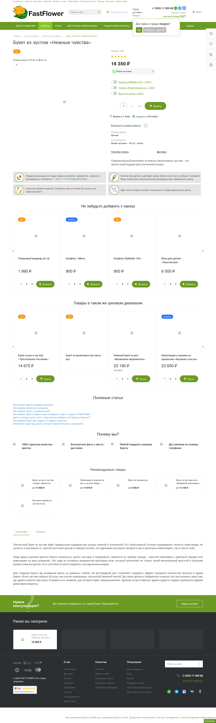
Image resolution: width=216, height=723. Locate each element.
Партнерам (69, 687)
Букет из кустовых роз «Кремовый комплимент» (188, 481)
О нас (67, 662)
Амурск (136, 15)
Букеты (130, 678)
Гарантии (68, 682)
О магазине (70, 669)
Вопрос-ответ (102, 673)
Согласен (210, 721)
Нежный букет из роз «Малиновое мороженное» (129, 357)
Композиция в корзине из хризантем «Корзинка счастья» (179, 357)
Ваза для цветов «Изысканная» (171, 260)
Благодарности (71, 696)
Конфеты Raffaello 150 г (128, 258)
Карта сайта (70, 701)
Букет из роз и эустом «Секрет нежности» (43, 481)
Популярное (134, 662)
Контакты (100, 669)
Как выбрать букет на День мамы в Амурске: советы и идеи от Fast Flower (51, 414)
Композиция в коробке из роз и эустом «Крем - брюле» (92, 483)
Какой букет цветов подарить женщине (33, 404)
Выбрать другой (155, 30)
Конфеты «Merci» (76, 258)
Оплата (67, 678)
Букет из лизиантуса (138, 479)
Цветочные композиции (139, 687)
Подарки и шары (135, 682)
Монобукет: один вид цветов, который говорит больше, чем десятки (48, 423)
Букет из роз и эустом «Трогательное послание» (33, 357)
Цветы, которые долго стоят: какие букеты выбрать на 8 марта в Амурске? (51, 417)
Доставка (161, 152)
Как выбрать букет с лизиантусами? (31, 410)
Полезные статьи (104, 678)
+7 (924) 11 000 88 (62, 178)
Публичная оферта (105, 682)
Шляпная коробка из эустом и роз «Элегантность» (42, 503)
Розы (129, 673)
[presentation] (13, 251)
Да (139, 30)
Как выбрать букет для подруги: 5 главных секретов (40, 420)
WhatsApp (82, 178)
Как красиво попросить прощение (30, 407)
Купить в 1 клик (121, 116)
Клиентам (101, 662)
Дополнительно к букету (139, 691)
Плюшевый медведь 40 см (33, 258)
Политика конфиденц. (106, 687)
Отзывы (40, 531)
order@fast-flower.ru (119, 12)
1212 (36, 333)
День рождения (135, 669)
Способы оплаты (120, 152)
